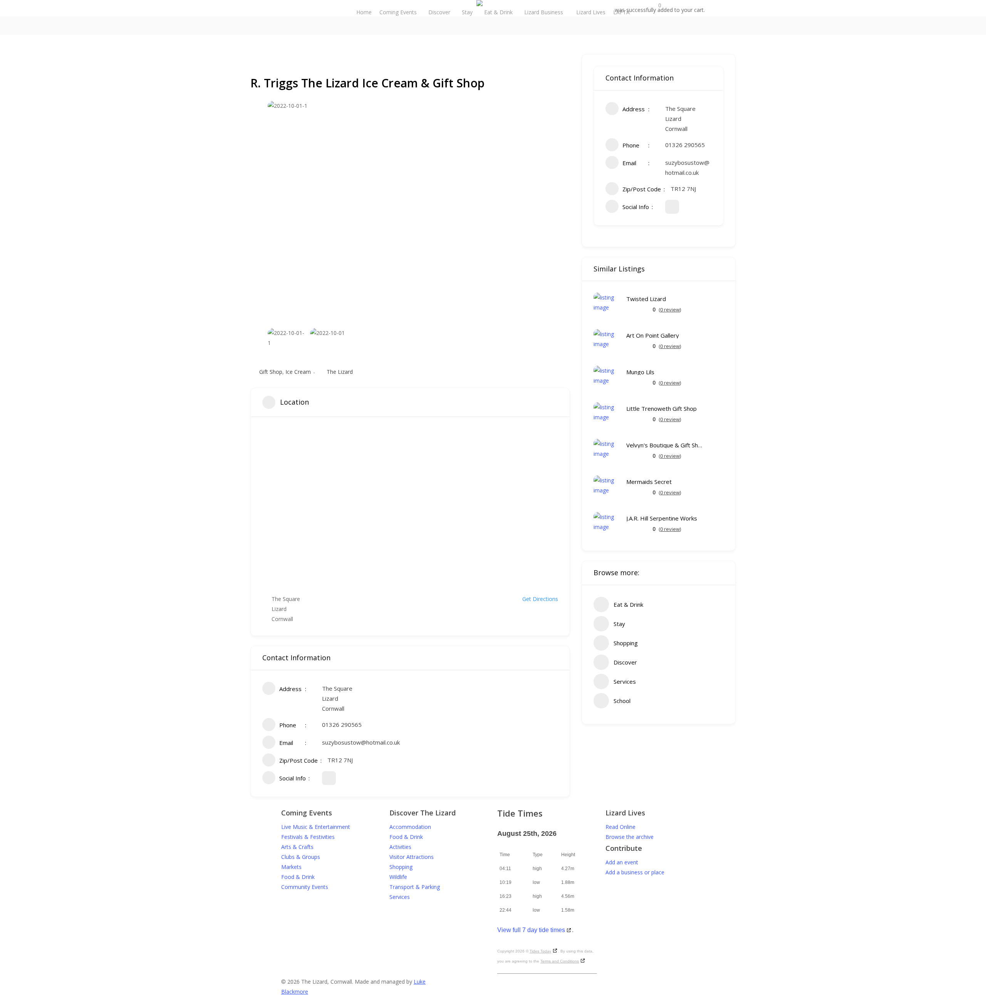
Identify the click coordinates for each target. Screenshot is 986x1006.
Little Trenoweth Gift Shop (661, 409)
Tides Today (540, 951)
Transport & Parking (414, 887)
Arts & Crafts (297, 846)
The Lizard (340, 371)
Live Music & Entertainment (315, 826)
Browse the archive (629, 836)
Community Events (304, 887)
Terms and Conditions (559, 961)
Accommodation (410, 826)
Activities (400, 846)
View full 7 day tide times (531, 930)
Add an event (621, 862)
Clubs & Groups (300, 856)
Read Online (620, 826)
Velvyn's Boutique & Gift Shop (664, 445)
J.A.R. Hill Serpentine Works (661, 518)
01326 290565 (342, 724)
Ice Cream (298, 371)
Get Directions (540, 599)
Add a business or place (634, 872)
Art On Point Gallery (652, 335)
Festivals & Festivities (308, 836)
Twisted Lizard (646, 299)
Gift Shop (270, 371)
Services (399, 897)
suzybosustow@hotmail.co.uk (361, 742)
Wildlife (398, 876)
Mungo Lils (640, 372)
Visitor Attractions (411, 856)
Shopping (401, 866)
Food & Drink (298, 876)
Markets (291, 866)
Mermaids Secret (649, 482)
